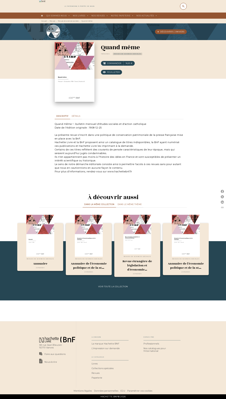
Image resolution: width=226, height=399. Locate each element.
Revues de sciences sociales (68, 21)
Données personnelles (106, 391)
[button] (171, 31)
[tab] (42, 16)
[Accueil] (50, 6)
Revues (52, 21)
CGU (122, 391)
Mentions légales (83, 391)
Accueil (44, 21)
